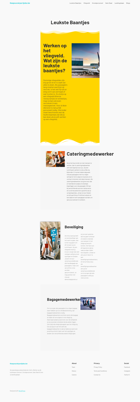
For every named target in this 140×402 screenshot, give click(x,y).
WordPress (22, 391)
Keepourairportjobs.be (20, 3)
